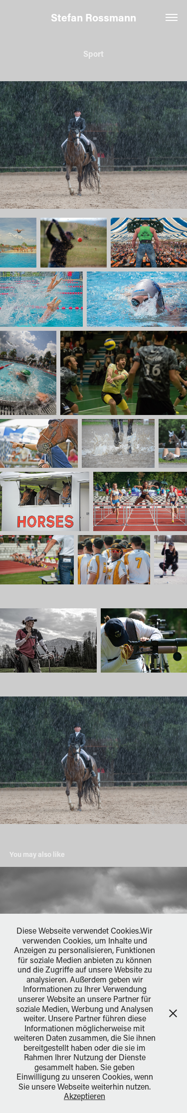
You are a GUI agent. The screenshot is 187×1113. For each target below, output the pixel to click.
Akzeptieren (84, 1096)
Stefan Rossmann (93, 17)
